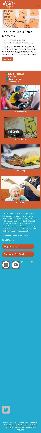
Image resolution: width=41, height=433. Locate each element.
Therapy (20, 74)
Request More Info (13, 246)
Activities (12, 76)
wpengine (22, 40)
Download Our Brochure (16, 254)
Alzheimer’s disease (10, 43)
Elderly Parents (22, 43)
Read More (7, 59)
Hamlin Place (19, 427)
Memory (30, 43)
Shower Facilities (15, 79)
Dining (11, 74)
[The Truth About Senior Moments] (20, 26)
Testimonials (13, 82)
